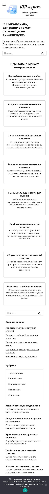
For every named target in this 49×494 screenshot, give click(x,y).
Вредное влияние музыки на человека (24, 165)
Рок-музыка (14, 395)
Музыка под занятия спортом (22, 466)
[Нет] (46, 485)
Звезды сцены (15, 373)
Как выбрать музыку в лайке (24, 76)
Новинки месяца (17, 384)
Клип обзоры (15, 379)
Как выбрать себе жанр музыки (24, 286)
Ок (25, 490)
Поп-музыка (14, 390)
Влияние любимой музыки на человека (24, 137)
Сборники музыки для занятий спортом (24, 256)
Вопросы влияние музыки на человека (24, 106)
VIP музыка (29, 7)
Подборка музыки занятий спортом (25, 225)
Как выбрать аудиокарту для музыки (24, 194)
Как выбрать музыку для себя (21, 357)
